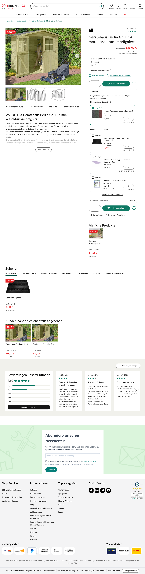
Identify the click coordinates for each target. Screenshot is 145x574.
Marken (33, 529)
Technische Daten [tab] (36, 107)
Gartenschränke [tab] (29, 273)
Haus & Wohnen (83, 15)
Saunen (113, 15)
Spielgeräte (41, 15)
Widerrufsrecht (49, 571)
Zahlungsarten (36, 512)
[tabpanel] (43, 132)
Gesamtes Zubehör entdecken (112, 194)
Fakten (33, 536)
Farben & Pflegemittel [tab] (115, 273)
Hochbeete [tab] (67, 273)
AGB (39, 571)
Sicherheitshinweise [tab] (70, 107)
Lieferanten (101, 571)
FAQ (32, 505)
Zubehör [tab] (96, 273)
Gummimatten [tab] (11, 273)
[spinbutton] (94, 83)
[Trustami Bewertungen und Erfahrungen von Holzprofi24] (137, 490)
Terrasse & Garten (61, 15)
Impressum (30, 571)
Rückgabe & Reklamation (12, 497)
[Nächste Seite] (77, 56)
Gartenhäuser (22, 15)
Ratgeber (33, 490)
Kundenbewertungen (38, 501)
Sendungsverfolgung (10, 501)
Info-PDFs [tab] (53, 107)
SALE (126, 15)
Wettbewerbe (35, 494)
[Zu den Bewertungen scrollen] (132, 31)
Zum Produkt (107, 115)
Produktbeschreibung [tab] (14, 107)
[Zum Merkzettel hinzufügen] (134, 83)
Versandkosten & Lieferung (41, 508)
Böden (100, 15)
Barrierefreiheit (114, 571)
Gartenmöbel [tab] (82, 273)
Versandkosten (52, 560)
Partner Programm (37, 497)
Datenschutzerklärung (66, 571)
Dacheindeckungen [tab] (49, 273)
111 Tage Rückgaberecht (11, 490)
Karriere (33, 540)
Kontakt (5, 494)
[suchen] (100, 6)
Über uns (33, 532)
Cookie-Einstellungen (85, 571)
